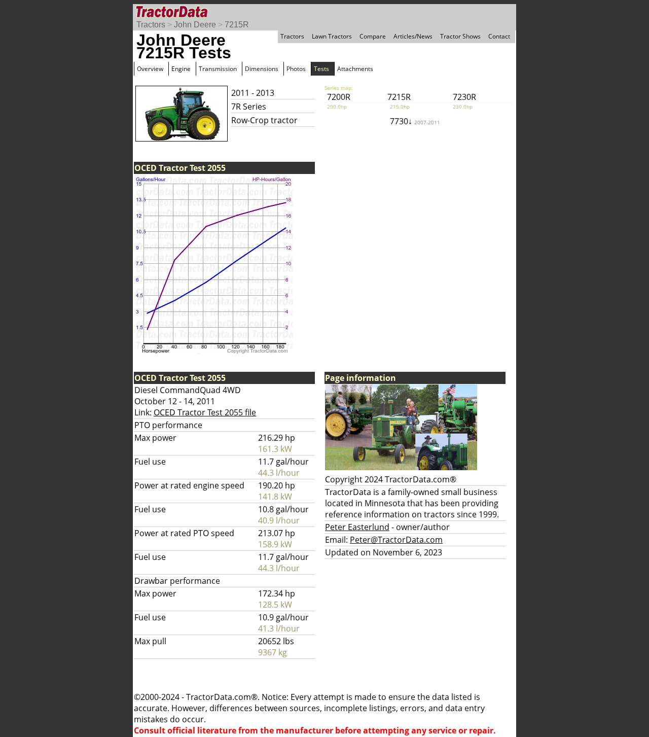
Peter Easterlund (357, 527)
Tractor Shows (460, 36)
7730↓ (415, 121)
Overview (150, 68)
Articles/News (412, 36)
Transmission (218, 68)
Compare (372, 36)
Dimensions (261, 68)
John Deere (195, 24)
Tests (321, 68)
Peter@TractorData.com (396, 539)
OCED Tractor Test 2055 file (205, 412)
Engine (181, 68)
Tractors (150, 24)
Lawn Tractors (332, 36)
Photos (296, 68)
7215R (237, 24)
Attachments (355, 68)
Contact (499, 36)
